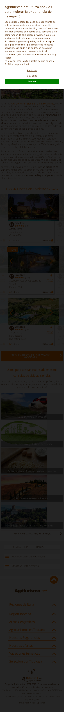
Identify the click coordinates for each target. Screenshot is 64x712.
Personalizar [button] (32, 75)
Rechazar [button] (32, 70)
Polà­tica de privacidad (17, 64)
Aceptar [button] (32, 81)
